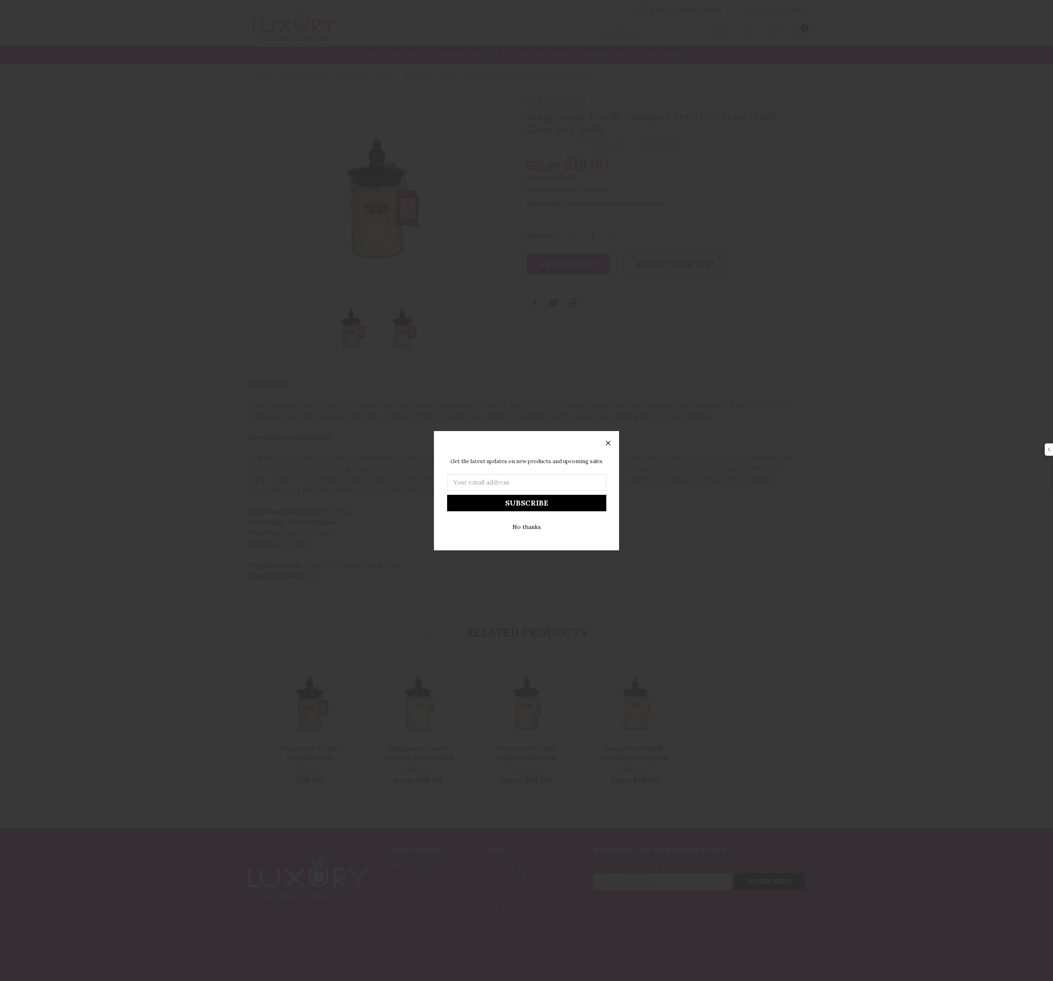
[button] (608, 443)
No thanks (527, 527)
